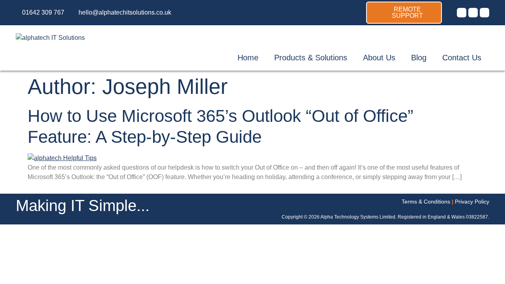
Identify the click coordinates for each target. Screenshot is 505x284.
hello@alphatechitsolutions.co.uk (125, 12)
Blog (418, 57)
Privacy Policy (472, 201)
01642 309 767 (43, 12)
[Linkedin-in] (484, 12)
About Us (379, 57)
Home (248, 57)
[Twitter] (461, 12)
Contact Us (461, 57)
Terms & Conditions (426, 201)
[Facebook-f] (473, 12)
